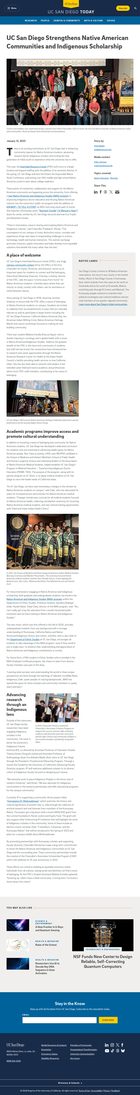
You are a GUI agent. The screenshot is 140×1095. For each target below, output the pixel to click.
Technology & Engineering (103, 949)
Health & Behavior (47, 941)
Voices (111, 20)
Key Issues (75, 1058)
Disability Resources (50, 1058)
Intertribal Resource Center (33, 166)
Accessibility (96, 1090)
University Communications (82, 1054)
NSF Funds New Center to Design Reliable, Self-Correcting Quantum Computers (102, 961)
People (45, 20)
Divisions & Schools (69, 1082)
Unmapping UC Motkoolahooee (22, 801)
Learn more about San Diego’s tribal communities (103, 304)
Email (25, 1014)
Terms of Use (84, 1090)
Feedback (115, 1090)
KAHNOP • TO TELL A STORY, (22, 207)
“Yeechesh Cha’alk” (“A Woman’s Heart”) (58, 210)
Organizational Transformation (83, 1049)
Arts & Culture (93, 20)
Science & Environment (43, 922)
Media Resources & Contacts (54, 1045)
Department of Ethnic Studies (25, 639)
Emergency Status (49, 1054)
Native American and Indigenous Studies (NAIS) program (34, 599)
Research (31, 20)
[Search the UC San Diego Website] (135, 8)
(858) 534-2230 (14, 1060)
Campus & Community (66, 20)
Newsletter (46, 1049)
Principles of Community (81, 1045)
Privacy (106, 1090)
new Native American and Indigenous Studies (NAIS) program (38, 195)
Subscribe (123, 8)
